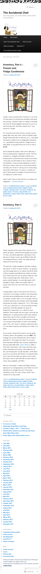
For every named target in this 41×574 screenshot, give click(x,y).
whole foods (20, 194)
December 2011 (8, 524)
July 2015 (6, 469)
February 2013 (8, 499)
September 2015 (8, 464)
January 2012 (7, 522)
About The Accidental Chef (11, 42)
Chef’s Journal (27, 42)
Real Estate (13, 37)
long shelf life (23, 192)
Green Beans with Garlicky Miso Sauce (16, 435)
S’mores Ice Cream (9, 424)
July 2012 (6, 510)
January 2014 (7, 487)
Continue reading (18, 181)
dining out (30, 190)
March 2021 (7, 448)
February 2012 (8, 519)
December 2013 (8, 489)
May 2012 (6, 512)
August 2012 (7, 508)
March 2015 (7, 478)
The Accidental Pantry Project (12, 50)
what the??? (7, 539)
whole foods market (31, 194)
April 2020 (6, 453)
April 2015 (6, 476)
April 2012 (6, 515)
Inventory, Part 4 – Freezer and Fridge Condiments (13, 68)
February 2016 (8, 457)
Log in (5, 552)
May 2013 (6, 496)
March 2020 (7, 455)
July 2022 (6, 443)
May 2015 (6, 473)
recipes (13, 194)
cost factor (23, 190)
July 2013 (6, 494)
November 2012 (8, 501)
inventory (16, 192)
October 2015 (7, 462)
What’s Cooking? (9, 46)
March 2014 (7, 485)
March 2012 (7, 517)
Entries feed (7, 554)
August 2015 (7, 466)
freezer (10, 192)
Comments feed (8, 556)
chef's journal (7, 534)
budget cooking (27, 188)
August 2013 (7, 492)
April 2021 (6, 446)
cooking (5, 190)
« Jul (9, 409)
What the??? (20, 46)
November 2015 (8, 459)
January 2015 (7, 482)
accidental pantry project (17, 186)
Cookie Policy (7, 565)
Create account (8, 549)
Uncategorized (8, 537)
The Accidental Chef (15, 12)
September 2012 (8, 505)
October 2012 (7, 503)
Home (5, 37)
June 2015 (6, 471)
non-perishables (19, 385)
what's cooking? (8, 541)
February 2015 (8, 480)
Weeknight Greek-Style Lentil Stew (14, 426)
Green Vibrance (25, 345)
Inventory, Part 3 (12, 204)
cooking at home (14, 190)
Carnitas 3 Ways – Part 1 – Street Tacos (16, 428)
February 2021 (8, 450)
